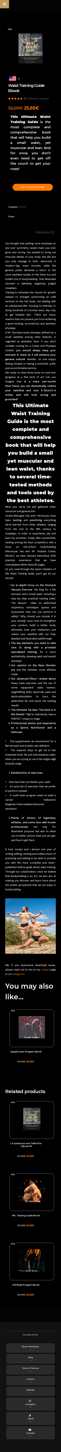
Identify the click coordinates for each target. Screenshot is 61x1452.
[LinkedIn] (38, 216)
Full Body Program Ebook (26, 1285)
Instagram (17, 974)
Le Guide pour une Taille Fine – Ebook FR (25, 1144)
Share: (11, 216)
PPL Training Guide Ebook (26, 1215)
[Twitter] (26, 216)
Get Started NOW (33, 187)
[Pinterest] (32, 216)
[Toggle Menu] (4, 4)
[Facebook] (19, 216)
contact (45, 970)
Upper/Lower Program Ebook (26, 1051)
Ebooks (22, 207)
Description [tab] (15, 232)
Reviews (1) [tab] (45, 232)
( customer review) (36, 98)
